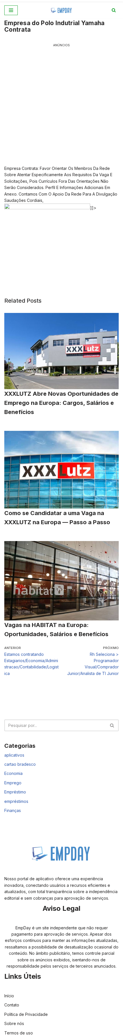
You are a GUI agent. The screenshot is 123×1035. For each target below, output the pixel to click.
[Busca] (114, 10)
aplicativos (14, 755)
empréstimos (16, 801)
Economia (13, 773)
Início (9, 995)
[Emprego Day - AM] (61, 10)
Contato (11, 1004)
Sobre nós (14, 1023)
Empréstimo (15, 791)
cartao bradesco (20, 764)
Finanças (12, 810)
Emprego (12, 782)
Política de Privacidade (26, 1014)
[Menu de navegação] (11, 10)
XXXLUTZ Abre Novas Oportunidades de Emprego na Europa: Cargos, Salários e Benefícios (61, 402)
